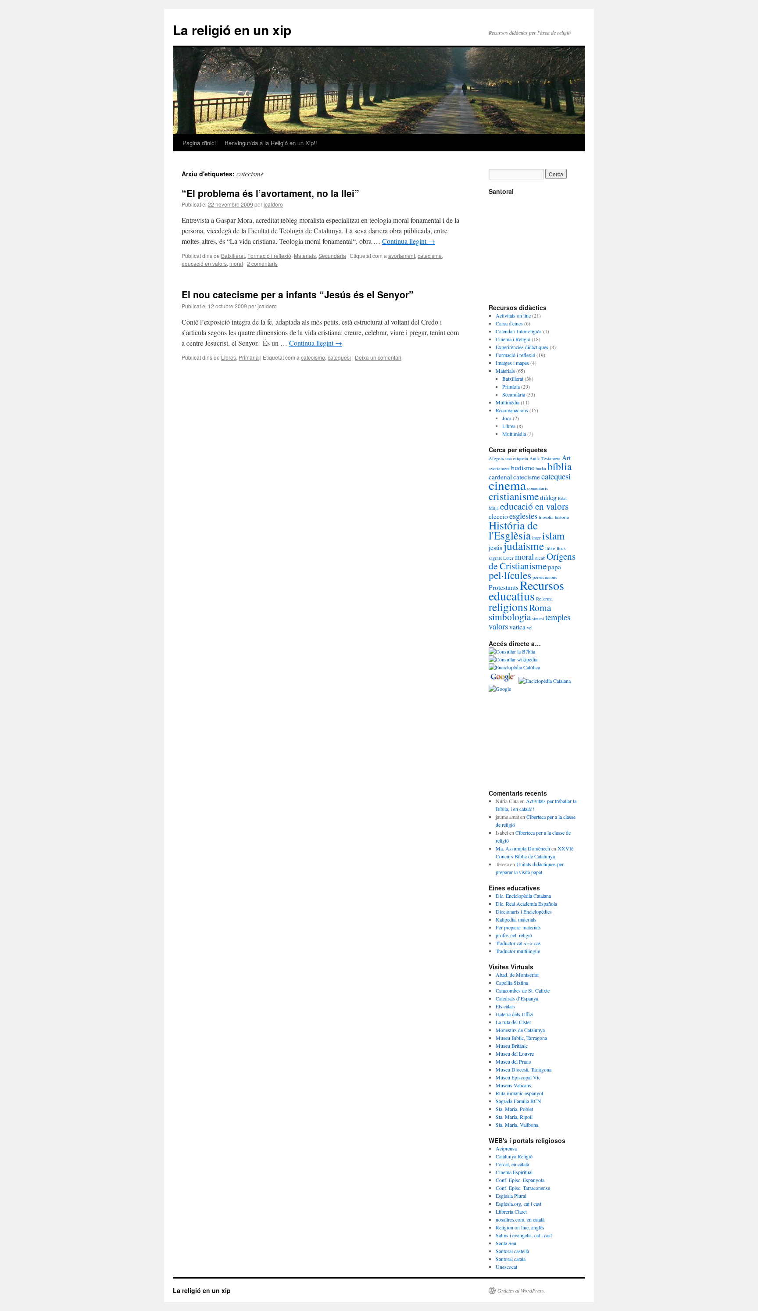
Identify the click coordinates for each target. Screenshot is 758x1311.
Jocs (506, 418)
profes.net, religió (514, 935)
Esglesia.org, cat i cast (518, 1203)
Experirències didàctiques (522, 346)
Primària (249, 357)
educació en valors (204, 263)
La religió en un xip (232, 29)
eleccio (498, 516)
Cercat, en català (512, 1164)
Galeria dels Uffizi (514, 1014)
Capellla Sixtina (512, 982)
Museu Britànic (512, 1045)
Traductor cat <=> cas (518, 943)
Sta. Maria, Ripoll (514, 1116)
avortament (401, 255)
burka (541, 468)
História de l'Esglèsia (513, 530)
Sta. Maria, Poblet (514, 1108)
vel (530, 628)
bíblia (559, 466)
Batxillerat (233, 255)
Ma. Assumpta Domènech (523, 848)
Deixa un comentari (378, 357)
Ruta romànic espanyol (519, 1093)
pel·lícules (510, 575)
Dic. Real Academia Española (526, 903)
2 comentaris (262, 263)
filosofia (546, 517)
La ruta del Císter (513, 1021)
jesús (495, 547)
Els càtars (505, 1006)
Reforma (544, 599)
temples (557, 616)
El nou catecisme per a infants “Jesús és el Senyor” (298, 294)
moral (236, 263)
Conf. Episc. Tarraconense (523, 1187)
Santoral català (511, 1258)
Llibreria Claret (511, 1211)
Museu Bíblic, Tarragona (521, 1037)
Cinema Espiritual (514, 1171)
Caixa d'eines (509, 323)
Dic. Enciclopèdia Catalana (523, 895)
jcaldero (273, 204)
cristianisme (514, 496)
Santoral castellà (512, 1250)
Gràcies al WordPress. (521, 1290)
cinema (507, 484)
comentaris (537, 488)
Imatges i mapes (512, 362)
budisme (522, 467)
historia (562, 517)
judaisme (524, 545)
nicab (540, 558)
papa (554, 566)
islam (553, 536)
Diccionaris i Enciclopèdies (524, 911)
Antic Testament (545, 458)
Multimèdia (507, 402)
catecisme (430, 255)
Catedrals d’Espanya (517, 998)
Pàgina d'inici (199, 143)
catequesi (339, 357)
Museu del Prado (513, 1061)
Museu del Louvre (515, 1053)
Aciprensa (506, 1148)
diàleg (548, 497)
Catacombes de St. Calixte (523, 990)
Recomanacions (512, 410)
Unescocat (506, 1266)
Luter (508, 558)
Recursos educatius (526, 590)
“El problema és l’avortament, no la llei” (270, 193)
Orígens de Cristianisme (532, 561)
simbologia (510, 616)
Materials (305, 255)
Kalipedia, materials (516, 919)
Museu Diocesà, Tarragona (523, 1069)
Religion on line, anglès (520, 1227)
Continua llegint (408, 241)
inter (536, 538)
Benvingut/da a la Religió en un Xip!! (271, 143)
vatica (517, 626)
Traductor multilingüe (518, 950)
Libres (228, 357)
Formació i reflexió (269, 255)
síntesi (538, 618)
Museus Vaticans (513, 1085)
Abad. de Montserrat (517, 974)
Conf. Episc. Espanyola (520, 1179)
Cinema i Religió (513, 339)
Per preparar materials (518, 927)
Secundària (332, 255)
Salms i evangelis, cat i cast (524, 1235)
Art (566, 457)
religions (508, 606)
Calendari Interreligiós (519, 331)
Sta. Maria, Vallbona (517, 1124)
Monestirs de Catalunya (520, 1029)
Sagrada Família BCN (518, 1100)
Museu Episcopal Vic (518, 1077)
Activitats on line (513, 315)
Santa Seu (506, 1243)
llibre (550, 548)
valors (498, 626)
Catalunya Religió (514, 1156)
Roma (540, 607)
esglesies (523, 515)
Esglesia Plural (511, 1195)
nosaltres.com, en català (520, 1219)
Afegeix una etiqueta (508, 458)
